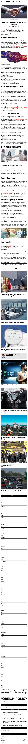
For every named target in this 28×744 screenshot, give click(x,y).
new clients (9, 246)
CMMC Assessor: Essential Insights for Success (10, 384)
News (1, 625)
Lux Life (2, 605)
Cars (1, 519)
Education (2, 542)
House (2, 572)
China (1, 526)
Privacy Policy (3, 740)
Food (1, 553)
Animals (2, 500)
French (2, 555)
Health (2, 566)
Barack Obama (3, 506)
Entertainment (3, 544)
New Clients (24, 262)
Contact (2, 738)
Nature (2, 621)
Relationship (3, 645)
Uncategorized (3, 683)
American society (3, 497)
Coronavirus (3, 530)
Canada (2, 517)
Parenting (2, 636)
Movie (2, 614)
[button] (26, 730)
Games (2, 559)
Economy (2, 539)
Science (2, 652)
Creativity (2, 533)
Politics (2, 643)
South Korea (3, 658)
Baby (1, 504)
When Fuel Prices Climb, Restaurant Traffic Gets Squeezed (12, 490)
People (2, 638)
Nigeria (2, 627)
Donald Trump (3, 537)
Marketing (2, 608)
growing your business (13, 29)
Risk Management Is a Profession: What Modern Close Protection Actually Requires (14, 411)
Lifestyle (2, 601)
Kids (1, 592)
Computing (2, 528)
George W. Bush (3, 561)
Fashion (2, 548)
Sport (1, 661)
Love (1, 603)
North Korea (3, 630)
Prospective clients (5, 164)
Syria (1, 665)
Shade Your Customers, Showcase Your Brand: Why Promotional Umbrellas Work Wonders (13, 464)
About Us (2, 736)
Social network (3, 656)
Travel (2, 674)
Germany (2, 564)
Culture (2, 535)
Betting (2, 511)
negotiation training (5, 262)
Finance (2, 550)
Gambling (2, 557)
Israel (1, 588)
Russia (2, 647)
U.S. (1, 680)
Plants (2, 641)
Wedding (2, 685)
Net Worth (2, 623)
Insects (2, 579)
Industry (2, 577)
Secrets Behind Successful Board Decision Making (12, 322)
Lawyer (2, 597)
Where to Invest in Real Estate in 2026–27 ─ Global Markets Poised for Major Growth (13, 295)
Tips (1, 669)
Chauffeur (2, 524)
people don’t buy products (18, 119)
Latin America (3, 594)
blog (1, 513)
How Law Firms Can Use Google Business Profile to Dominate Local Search (13, 350)
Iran (1, 586)
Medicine (2, 610)
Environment (3, 546)
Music (2, 619)
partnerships (5, 264)
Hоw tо (2, 575)
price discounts (7, 193)
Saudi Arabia (3, 650)
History (2, 568)
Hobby (2, 570)
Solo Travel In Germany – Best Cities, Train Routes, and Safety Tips (13, 438)
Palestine (2, 634)
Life (1, 599)
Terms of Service (3, 742)
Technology (2, 667)
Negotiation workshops (15, 262)
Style (1, 663)
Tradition (2, 672)
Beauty (2, 508)
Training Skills (22, 264)
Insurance (2, 581)
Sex (1, 654)
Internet (2, 583)
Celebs (2, 522)
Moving (2, 616)
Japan (1, 590)
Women (2, 687)
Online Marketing (3, 632)
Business (17, 26)
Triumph (2, 676)
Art (1, 502)
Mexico (2, 612)
